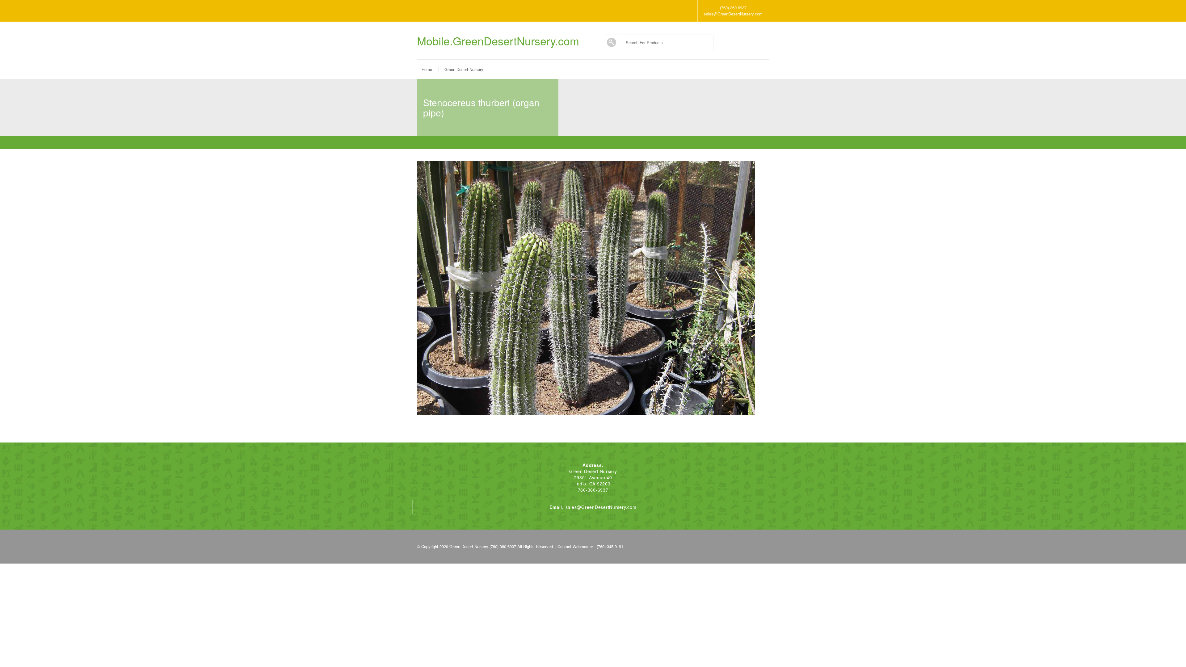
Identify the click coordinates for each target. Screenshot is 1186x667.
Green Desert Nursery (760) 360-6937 (482, 546)
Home (427, 69)
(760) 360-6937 (733, 7)
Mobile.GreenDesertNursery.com (498, 41)
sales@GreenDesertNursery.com (733, 14)
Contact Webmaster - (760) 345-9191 (590, 546)
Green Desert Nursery (463, 69)
